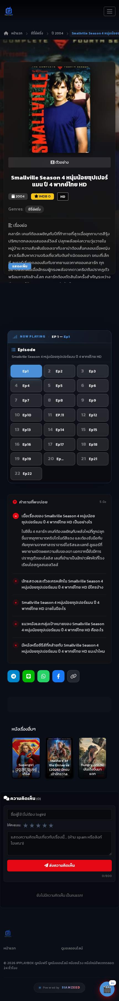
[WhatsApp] (43, 676)
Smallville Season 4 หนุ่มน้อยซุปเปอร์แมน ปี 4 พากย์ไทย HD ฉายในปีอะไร (60, 605)
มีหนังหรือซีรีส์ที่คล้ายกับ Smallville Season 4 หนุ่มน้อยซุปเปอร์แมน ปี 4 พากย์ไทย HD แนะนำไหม (63, 648)
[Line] (28, 676)
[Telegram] (13, 676)
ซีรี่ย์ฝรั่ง (37, 33)
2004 (19, 196)
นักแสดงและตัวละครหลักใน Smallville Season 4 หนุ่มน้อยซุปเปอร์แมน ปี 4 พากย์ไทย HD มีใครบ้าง (62, 584)
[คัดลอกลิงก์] (73, 676)
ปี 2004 (57, 33)
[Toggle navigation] (109, 11)
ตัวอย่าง (62, 162)
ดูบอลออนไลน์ (72, 948)
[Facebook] (58, 676)
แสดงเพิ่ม (19, 266)
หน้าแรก (16, 33)
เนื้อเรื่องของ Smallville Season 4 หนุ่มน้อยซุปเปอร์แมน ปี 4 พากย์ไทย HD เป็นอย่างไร (58, 519)
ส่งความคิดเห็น (61, 865)
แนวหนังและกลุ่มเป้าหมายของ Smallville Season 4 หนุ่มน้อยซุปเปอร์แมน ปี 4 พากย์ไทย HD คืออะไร (63, 627)
